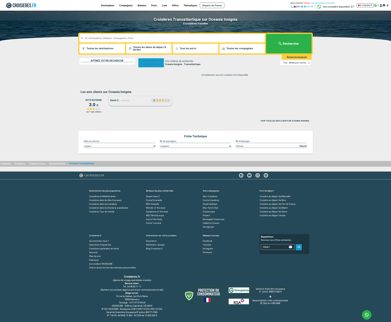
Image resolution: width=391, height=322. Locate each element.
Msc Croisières (210, 196)
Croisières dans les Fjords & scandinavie (108, 207)
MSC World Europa (155, 215)
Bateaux (142, 5)
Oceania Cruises (37, 163)
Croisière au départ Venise (272, 215)
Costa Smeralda (154, 200)
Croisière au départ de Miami (274, 207)
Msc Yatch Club (210, 207)
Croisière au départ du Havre (273, 211)
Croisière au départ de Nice (273, 200)
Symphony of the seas (157, 211)
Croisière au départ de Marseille (275, 196)
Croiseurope (209, 211)
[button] (338, 7)
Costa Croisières (211, 200)
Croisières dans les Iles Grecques (105, 200)
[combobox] (173, 38)
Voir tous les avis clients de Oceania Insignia (285, 121)
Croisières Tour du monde (101, 211)
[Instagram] (257, 175)
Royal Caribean (210, 204)
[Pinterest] (266, 175)
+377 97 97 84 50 (137, 302)
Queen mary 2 (153, 196)
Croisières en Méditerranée (102, 196)
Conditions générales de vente (104, 248)
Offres (175, 5)
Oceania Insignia (57, 163)
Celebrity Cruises (211, 223)
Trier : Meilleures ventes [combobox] (294, 63)
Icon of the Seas (154, 219)
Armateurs (20, 163)
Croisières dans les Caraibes (103, 204)
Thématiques (190, 5)
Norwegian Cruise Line (213, 219)
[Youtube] (249, 175)
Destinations (107, 5)
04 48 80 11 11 (134, 286)
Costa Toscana (153, 223)
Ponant (206, 215)
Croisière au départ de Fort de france (278, 204)
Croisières (6, 163)
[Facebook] (241, 175)
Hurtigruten (208, 227)
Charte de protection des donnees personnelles (112, 267)
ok (298, 247)
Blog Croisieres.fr (154, 248)
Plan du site (95, 256)
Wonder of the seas (155, 207)
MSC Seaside (152, 204)
